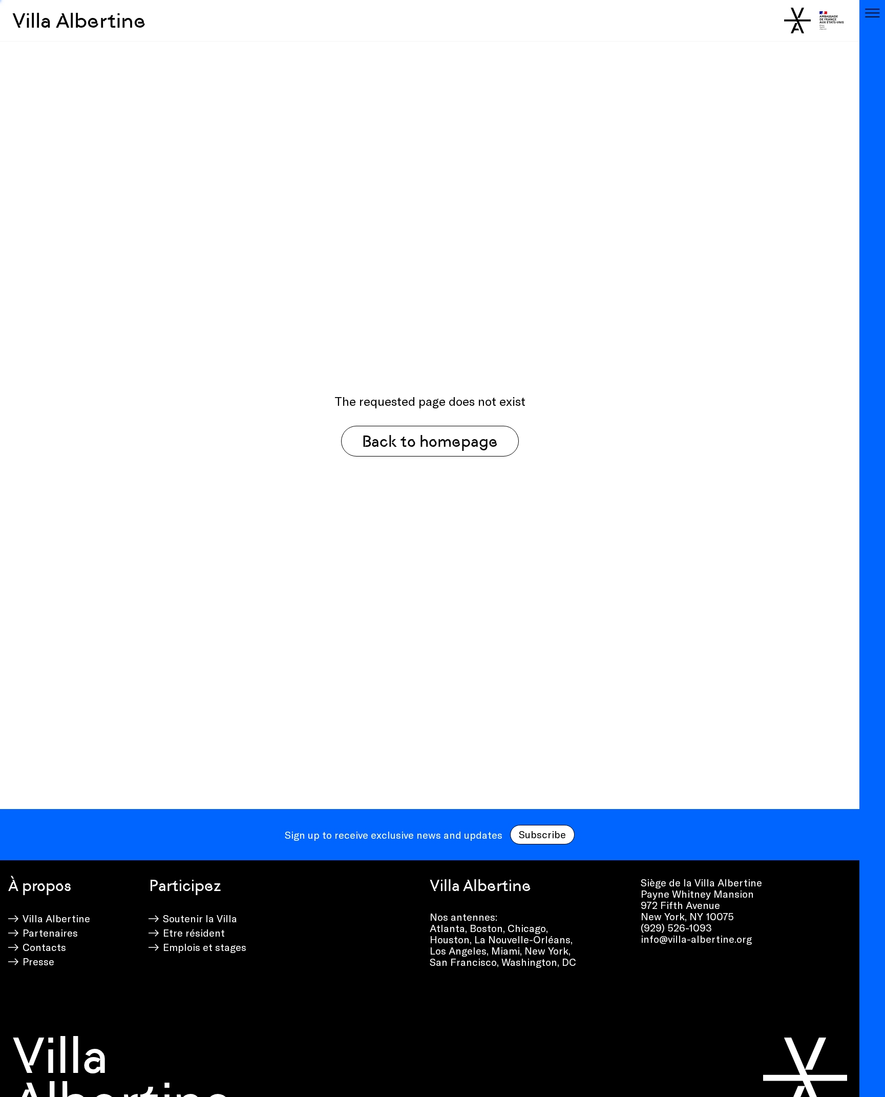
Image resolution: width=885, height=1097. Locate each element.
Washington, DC (538, 962)
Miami (505, 950)
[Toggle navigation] (872, 13)
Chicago (527, 928)
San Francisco (463, 962)
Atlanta (447, 928)
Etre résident (194, 932)
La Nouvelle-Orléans (522, 939)
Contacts (44, 947)
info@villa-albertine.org (696, 939)
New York (546, 950)
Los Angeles (458, 950)
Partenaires (50, 932)
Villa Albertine (79, 20)
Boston (486, 928)
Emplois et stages (204, 947)
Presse (38, 961)
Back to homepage (430, 441)
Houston (450, 939)
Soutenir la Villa (200, 918)
